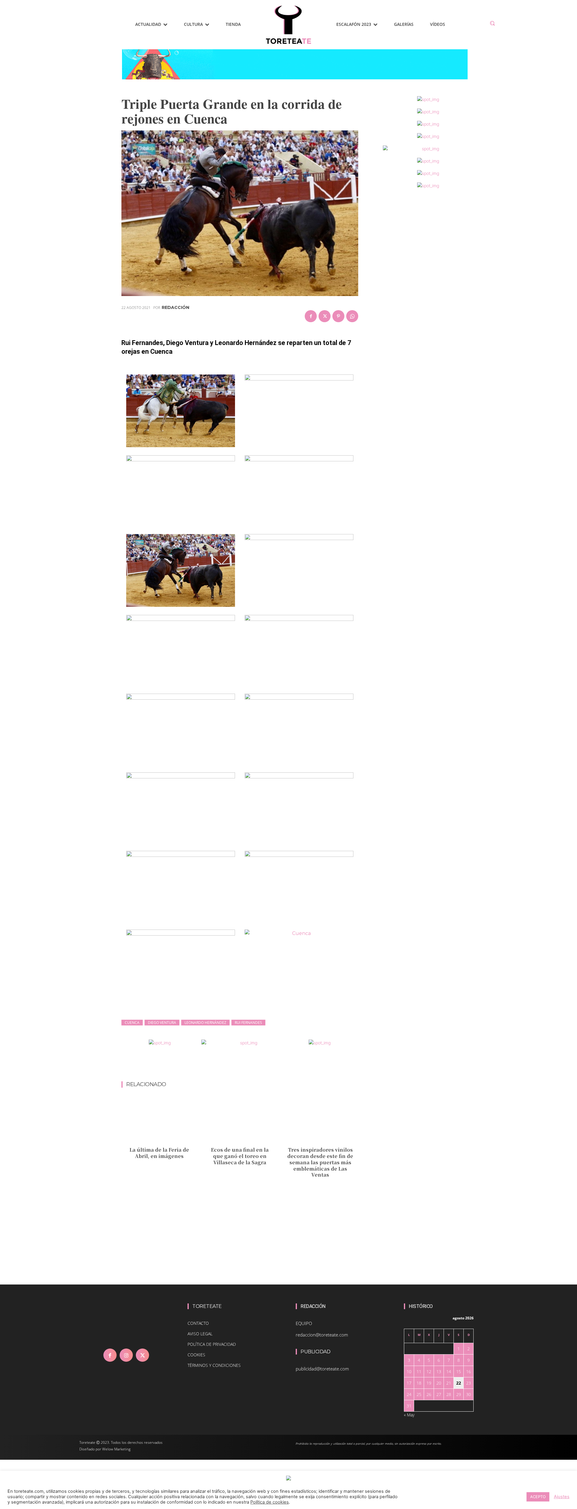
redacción (175, 307)
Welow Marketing (116, 1449)
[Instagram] (126, 1355)
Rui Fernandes (248, 1022)
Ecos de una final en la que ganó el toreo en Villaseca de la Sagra (240, 1156)
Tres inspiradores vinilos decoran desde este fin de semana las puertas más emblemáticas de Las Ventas (320, 1162)
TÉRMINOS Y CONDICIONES (214, 1365)
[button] (492, 23)
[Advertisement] (239, 1065)
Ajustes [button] (561, 1496)
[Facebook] (311, 316)
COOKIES (196, 1355)
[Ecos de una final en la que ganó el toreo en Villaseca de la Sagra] (240, 1120)
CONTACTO (198, 1323)
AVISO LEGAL (200, 1333)
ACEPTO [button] (538, 1496)
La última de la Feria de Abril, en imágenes (159, 1152)
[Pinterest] (338, 316)
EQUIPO (304, 1323)
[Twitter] (325, 316)
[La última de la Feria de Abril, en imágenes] (159, 1120)
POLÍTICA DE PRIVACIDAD (212, 1344)
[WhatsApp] (352, 316)
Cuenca (132, 1022)
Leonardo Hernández (205, 1022)
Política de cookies (269, 1502)
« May (409, 1415)
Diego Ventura (162, 1022)
